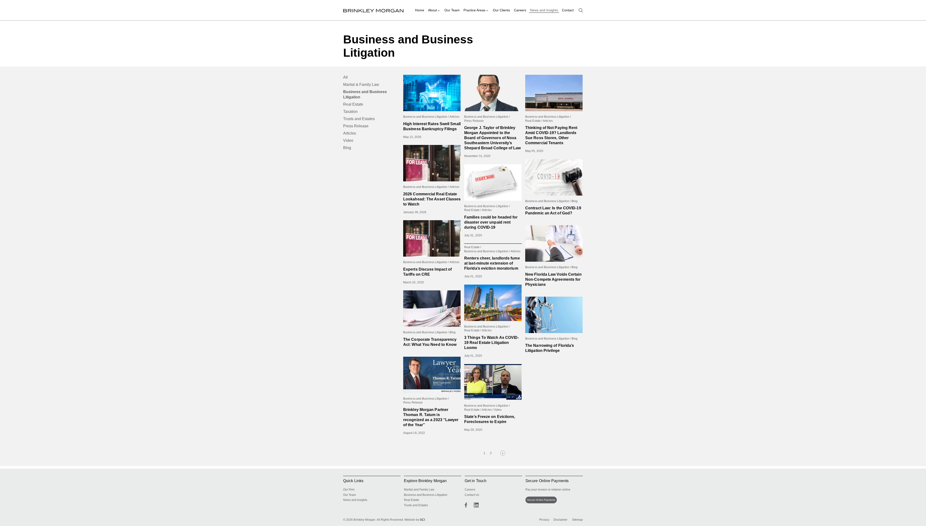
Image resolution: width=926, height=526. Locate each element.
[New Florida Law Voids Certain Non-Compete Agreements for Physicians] (554, 243)
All (345, 77)
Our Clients (501, 10)
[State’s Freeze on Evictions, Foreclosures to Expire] (493, 382)
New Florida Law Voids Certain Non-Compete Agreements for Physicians (553, 279)
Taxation (350, 111)
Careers (520, 10)
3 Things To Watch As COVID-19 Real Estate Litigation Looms (491, 342)
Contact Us (472, 495)
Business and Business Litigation (365, 94)
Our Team (452, 10)
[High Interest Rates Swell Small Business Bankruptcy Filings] (432, 93)
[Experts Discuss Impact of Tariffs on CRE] (432, 238)
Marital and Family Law (419, 489)
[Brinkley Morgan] (373, 10)
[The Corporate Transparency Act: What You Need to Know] (432, 308)
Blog (347, 148)
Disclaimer (560, 519)
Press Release (355, 126)
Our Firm (348, 489)
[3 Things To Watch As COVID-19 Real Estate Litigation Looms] (493, 303)
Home (419, 10)
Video (348, 140)
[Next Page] (502, 453)
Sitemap (577, 519)
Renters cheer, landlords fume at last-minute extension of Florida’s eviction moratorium (492, 263)
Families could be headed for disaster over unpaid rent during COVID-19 (491, 222)
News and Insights (544, 10)
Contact (568, 10)
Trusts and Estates (359, 119)
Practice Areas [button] (474, 10)
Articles (349, 133)
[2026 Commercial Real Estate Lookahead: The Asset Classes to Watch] (432, 163)
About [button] (432, 10)
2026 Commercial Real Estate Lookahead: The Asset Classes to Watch (432, 199)
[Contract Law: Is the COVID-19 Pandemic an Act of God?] (554, 177)
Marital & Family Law (361, 84)
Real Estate (353, 104)
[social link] (466, 505)
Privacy (544, 519)
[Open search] (581, 10)
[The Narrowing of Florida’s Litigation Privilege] (554, 315)
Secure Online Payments (541, 500)
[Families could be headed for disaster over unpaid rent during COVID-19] (493, 182)
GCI (422, 519)
